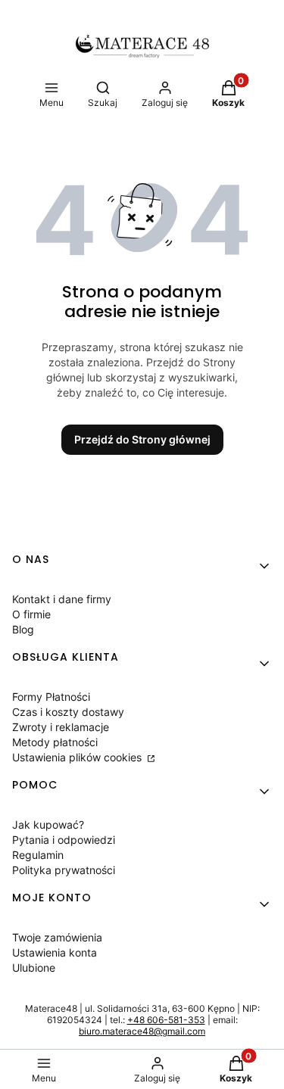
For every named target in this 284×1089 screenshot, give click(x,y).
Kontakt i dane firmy (61, 599)
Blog (23, 629)
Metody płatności (55, 742)
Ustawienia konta (54, 952)
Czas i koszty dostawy (68, 711)
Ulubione (33, 967)
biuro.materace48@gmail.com (142, 1031)
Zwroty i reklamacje (60, 726)
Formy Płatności (51, 696)
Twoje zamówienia (57, 937)
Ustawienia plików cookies (78, 757)
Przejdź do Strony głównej (142, 439)
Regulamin (38, 854)
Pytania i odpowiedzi (63, 839)
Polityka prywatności (63, 869)
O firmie (31, 614)
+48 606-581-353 (166, 1019)
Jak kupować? (48, 824)
